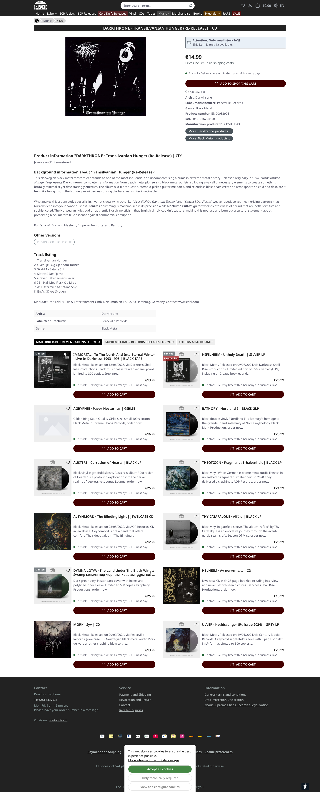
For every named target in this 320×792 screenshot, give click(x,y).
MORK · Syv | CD (86, 624)
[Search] (190, 5)
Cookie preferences (219, 752)
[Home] (37, 20)
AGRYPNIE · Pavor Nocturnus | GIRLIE (104, 408)
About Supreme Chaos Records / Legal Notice (236, 705)
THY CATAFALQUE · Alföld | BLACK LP (231, 516)
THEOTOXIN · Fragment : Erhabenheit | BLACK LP (242, 462)
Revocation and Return (135, 700)
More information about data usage (153, 760)
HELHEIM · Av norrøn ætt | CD (226, 570)
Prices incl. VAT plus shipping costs (209, 63)
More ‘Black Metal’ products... (209, 138)
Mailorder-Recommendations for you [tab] (68, 342)
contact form (58, 720)
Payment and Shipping (135, 695)
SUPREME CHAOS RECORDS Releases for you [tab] (139, 342)
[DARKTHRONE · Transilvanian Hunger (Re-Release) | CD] (105, 76)
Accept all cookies (160, 769)
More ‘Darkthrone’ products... (209, 131)
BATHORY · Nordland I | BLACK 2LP (230, 408)
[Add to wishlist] (67, 354)
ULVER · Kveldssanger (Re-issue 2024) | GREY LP (240, 624)
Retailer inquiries (131, 710)
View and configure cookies (160, 787)
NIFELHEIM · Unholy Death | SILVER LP (233, 354)
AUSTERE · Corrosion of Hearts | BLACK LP (107, 462)
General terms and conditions (225, 695)
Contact (124, 705)
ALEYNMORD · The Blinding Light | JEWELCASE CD (113, 516)
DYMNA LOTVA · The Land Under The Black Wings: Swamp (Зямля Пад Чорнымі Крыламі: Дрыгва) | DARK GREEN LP (113, 572)
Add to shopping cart (238, 84)
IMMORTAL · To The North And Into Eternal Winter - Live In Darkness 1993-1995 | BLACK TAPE (114, 356)
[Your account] (250, 5)
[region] (106, 76)
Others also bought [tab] (196, 342)
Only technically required (160, 778)
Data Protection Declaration (224, 700)
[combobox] (153, 5)
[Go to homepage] (40, 5)
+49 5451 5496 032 (45, 700)
